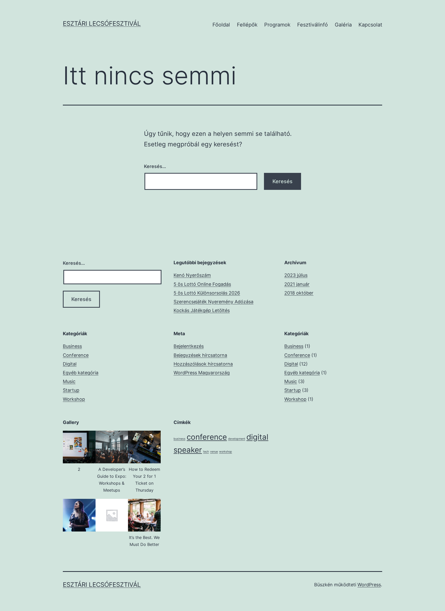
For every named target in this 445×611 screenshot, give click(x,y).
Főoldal (221, 25)
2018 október (298, 293)
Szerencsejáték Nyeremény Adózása (213, 301)
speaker (188, 449)
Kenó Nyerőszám (192, 275)
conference (207, 436)
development (236, 438)
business (179, 438)
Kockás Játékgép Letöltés (202, 310)
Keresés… (155, 166)
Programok (277, 25)
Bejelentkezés (189, 346)
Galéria (343, 25)
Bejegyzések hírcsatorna (200, 355)
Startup (71, 390)
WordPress (369, 584)
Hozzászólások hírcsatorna (203, 364)
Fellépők (247, 25)
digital (257, 436)
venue (214, 451)
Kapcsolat (370, 25)
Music (69, 381)
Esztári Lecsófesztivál (102, 23)
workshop (225, 451)
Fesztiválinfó (312, 25)
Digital (69, 364)
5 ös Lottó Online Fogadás (202, 284)
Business (72, 346)
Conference (76, 355)
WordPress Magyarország (202, 372)
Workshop (74, 399)
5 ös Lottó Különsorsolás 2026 (207, 293)
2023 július (295, 275)
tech (206, 451)
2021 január (297, 284)
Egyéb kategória (80, 372)
